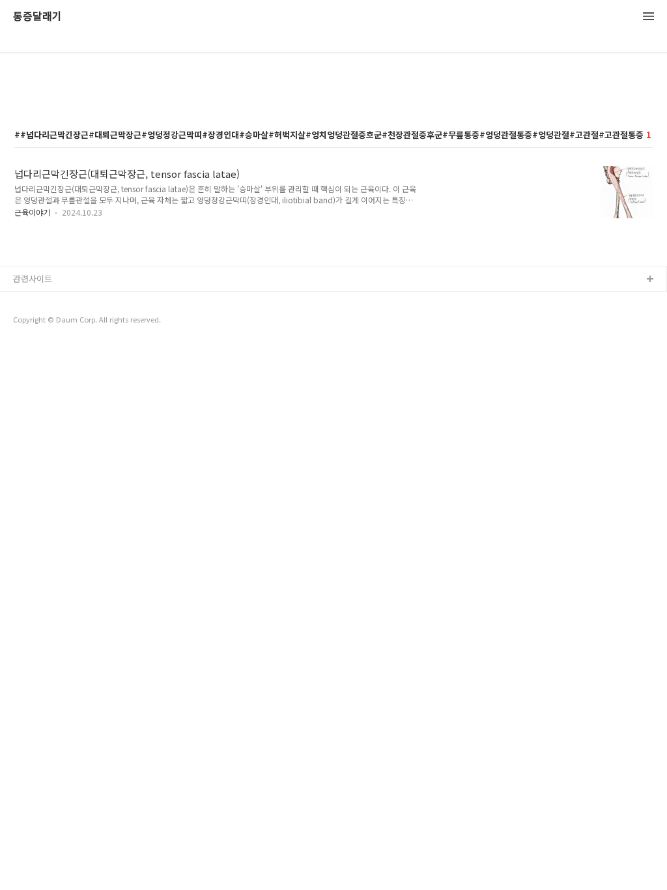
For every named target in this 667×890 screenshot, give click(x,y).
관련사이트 (32, 278)
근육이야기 (32, 212)
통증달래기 (37, 16)
